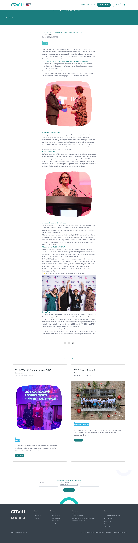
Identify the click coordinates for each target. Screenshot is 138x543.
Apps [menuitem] (35, 513)
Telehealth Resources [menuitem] (77, 515)
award (17, 440)
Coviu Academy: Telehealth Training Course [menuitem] (83, 518)
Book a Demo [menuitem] (107, 524)
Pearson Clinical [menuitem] (56, 515)
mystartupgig (49, 317)
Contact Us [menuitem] (107, 526)
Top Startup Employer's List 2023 (64, 317)
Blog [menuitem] (73, 513)
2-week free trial (63, 331)
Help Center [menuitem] (107, 513)
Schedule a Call (81, 11)
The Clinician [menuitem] (55, 520)
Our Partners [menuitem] (53, 513)
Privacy (21, 532)
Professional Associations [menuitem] (78, 520)
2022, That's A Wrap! (84, 370)
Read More (20, 455)
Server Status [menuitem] (107, 521)
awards (44, 43)
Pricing (83, 4)
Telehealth (85, 425)
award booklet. (83, 76)
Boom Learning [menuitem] (56, 518)
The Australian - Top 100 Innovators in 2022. (67, 326)
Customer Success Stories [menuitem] (56, 524)
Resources (90, 4)
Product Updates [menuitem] (108, 519)
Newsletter (77, 425)
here (93, 334)
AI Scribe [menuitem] (36, 518)
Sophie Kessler (46, 35)
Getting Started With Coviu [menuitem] (113, 515)
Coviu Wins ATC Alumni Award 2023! (33, 370)
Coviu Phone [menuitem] (37, 515)
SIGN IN (117, 5)
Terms (25, 532)
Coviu (75, 373)
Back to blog (9, 17)
